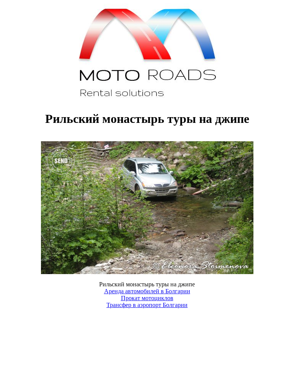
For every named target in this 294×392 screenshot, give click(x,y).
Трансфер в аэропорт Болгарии (147, 305)
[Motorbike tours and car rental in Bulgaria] (147, 100)
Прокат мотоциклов (147, 298)
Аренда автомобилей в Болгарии (147, 291)
